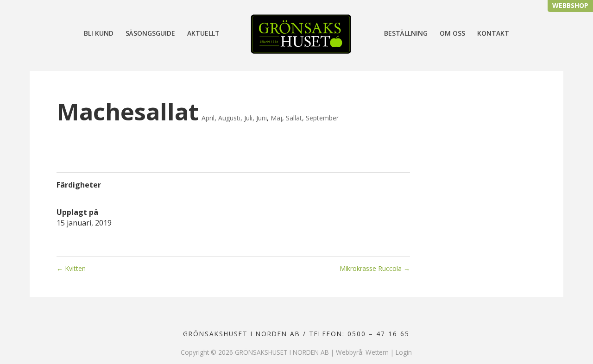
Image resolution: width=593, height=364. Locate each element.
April (208, 117)
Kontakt (493, 34)
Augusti (229, 117)
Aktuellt (203, 34)
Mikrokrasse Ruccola (375, 268)
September (322, 117)
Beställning (406, 34)
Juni (261, 117)
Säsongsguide (150, 34)
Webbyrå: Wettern (362, 352)
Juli (248, 117)
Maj (276, 117)
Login (404, 352)
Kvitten (71, 268)
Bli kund (99, 34)
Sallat (294, 117)
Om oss (452, 34)
